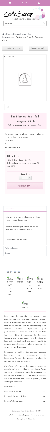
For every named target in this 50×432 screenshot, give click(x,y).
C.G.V (11, 415)
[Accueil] (3, 34)
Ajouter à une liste (12, 147)
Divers (9, 34)
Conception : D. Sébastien (26, 419)
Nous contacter (37, 415)
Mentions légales (22, 415)
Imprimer (11, 144)
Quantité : (25, 174)
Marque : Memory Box (32, 125)
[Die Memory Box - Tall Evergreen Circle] (8, 107)
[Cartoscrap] (25, 8)
